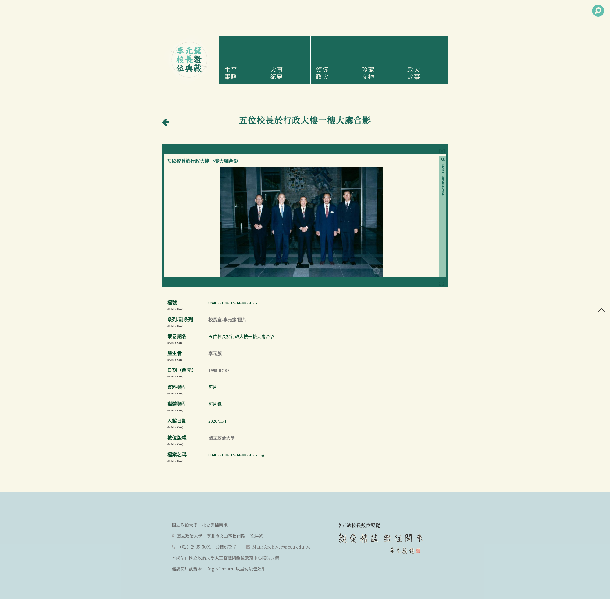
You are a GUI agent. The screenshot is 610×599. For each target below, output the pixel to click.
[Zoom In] (170, 171)
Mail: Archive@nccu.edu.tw (281, 547)
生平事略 (230, 73)
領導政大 (322, 73)
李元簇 (215, 353)
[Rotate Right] (186, 171)
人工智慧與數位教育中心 (238, 557)
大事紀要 (276, 73)
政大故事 (413, 73)
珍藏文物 (368, 73)
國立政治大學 (221, 438)
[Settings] (442, 152)
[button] (442, 160)
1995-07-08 (219, 370)
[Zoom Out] (178, 171)
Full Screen (441, 284)
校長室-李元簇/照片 (227, 319)
